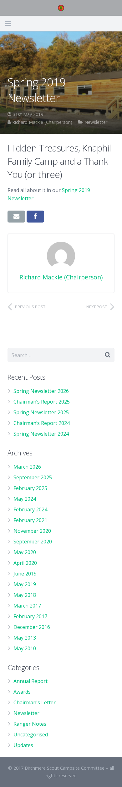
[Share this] (35, 217)
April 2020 (25, 562)
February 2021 (30, 520)
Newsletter (95, 122)
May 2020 (24, 552)
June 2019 (25, 573)
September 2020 (32, 541)
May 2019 (24, 584)
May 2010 (24, 648)
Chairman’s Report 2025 (41, 401)
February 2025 (30, 488)
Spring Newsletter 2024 (41, 433)
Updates (23, 745)
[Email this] (16, 217)
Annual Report (30, 681)
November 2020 (32, 530)
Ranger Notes (29, 723)
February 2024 (30, 509)
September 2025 (32, 477)
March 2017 (27, 605)
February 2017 (30, 616)
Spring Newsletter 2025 (41, 412)
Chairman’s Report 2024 (41, 423)
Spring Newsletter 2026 (41, 391)
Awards (22, 691)
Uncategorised (30, 734)
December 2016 (31, 627)
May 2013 (24, 637)
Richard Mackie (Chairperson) (42, 122)
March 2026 (27, 466)
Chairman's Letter (34, 702)
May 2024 (24, 498)
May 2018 (24, 595)
